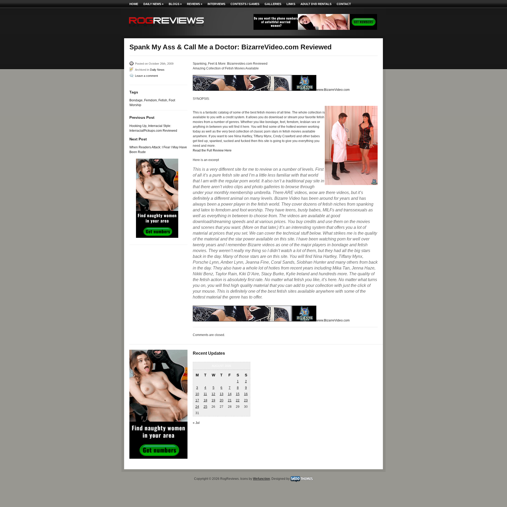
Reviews (194, 4)
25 (205, 407)
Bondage (136, 100)
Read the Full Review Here (212, 150)
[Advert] (315, 29)
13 (221, 394)
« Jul (196, 423)
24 (197, 407)
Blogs (175, 4)
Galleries (273, 4)
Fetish (162, 100)
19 (213, 400)
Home (133, 4)
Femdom (150, 100)
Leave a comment (146, 75)
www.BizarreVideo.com (333, 90)
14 (230, 394)
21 (230, 400)
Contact (344, 4)
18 (205, 400)
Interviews (216, 4)
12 (213, 394)
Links (291, 4)
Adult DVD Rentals (316, 4)
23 (246, 400)
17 (197, 400)
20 (221, 400)
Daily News (153, 4)
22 (238, 400)
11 (205, 394)
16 (246, 394)
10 (197, 394)
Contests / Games (245, 4)
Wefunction (261, 479)
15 (238, 394)
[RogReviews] (166, 28)
